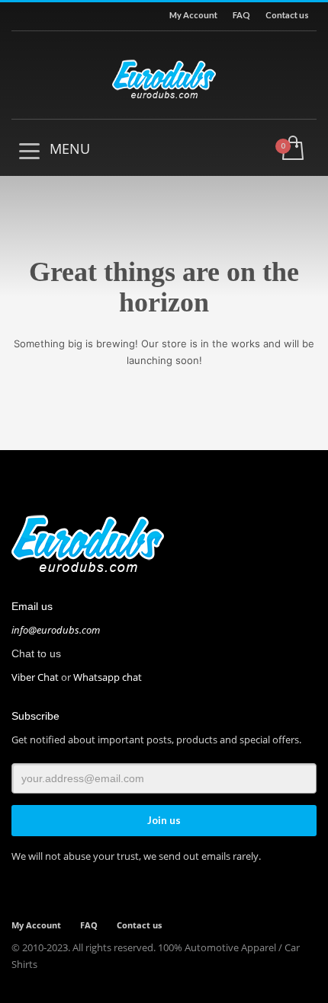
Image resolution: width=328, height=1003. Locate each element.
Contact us (287, 15)
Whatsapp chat (107, 677)
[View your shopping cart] (292, 149)
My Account (193, 15)
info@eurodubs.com (55, 630)
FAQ (241, 15)
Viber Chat (35, 677)
